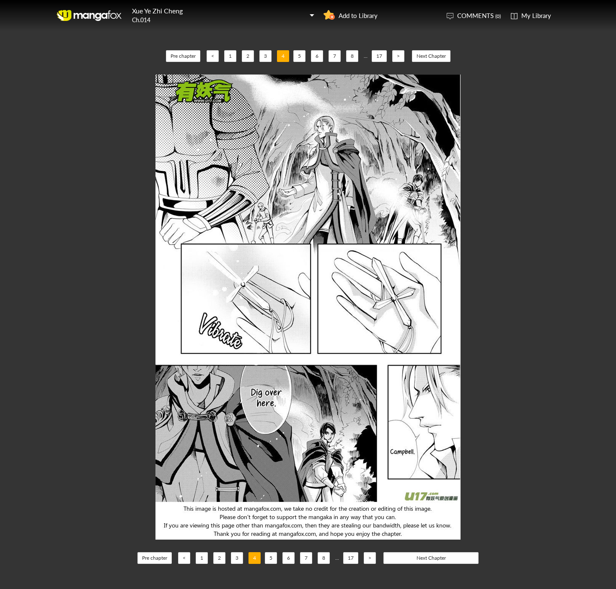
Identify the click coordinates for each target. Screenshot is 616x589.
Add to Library (358, 15)
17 (379, 56)
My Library (536, 15)
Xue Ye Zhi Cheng (157, 11)
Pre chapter (183, 56)
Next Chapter (431, 56)
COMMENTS (479, 15)
